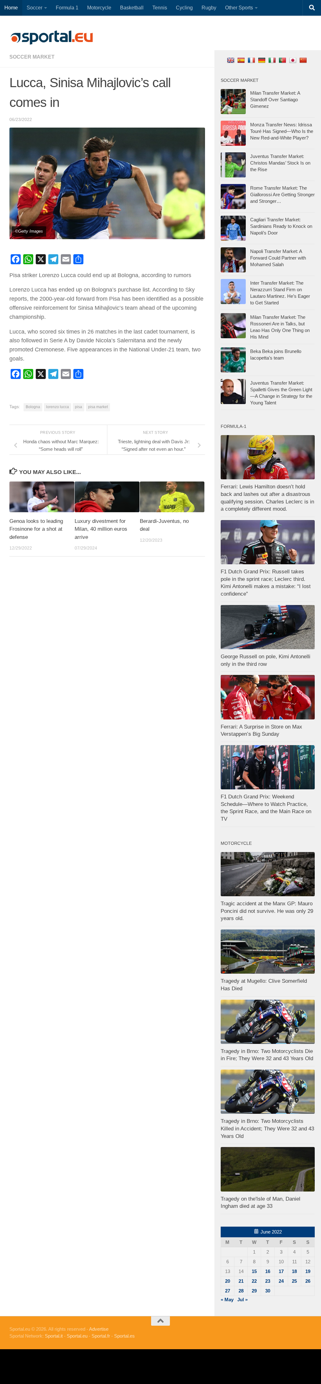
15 (254, 1271)
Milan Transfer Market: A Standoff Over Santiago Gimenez (275, 99)
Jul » (242, 1299)
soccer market (32, 57)
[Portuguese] (283, 60)
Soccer (34, 7)
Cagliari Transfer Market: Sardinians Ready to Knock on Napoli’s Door (281, 226)
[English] (231, 60)
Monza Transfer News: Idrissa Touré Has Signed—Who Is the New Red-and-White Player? (281, 131)
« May (227, 1299)
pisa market (98, 407)
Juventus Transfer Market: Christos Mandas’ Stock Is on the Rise (280, 163)
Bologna (33, 407)
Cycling (184, 7)
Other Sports (239, 7)
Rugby (209, 7)
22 (254, 1281)
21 (241, 1281)
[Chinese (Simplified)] (303, 60)
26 (307, 1281)
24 (281, 1281)
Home (11, 7)
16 (267, 1271)
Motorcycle (99, 7)
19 (307, 1271)
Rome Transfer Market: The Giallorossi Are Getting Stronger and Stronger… (282, 194)
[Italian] (272, 60)
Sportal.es (124, 1336)
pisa (78, 407)
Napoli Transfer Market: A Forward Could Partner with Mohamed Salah (278, 258)
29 (254, 1290)
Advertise (98, 1329)
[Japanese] (293, 60)
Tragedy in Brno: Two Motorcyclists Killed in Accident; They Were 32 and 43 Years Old (267, 1128)
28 (241, 1290)
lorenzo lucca (57, 407)
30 (267, 1290)
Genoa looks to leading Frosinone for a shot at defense (36, 529)
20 (227, 1281)
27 (227, 1290)
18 (294, 1271)
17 (281, 1271)
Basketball (132, 7)
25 (294, 1281)
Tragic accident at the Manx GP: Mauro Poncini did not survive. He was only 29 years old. (267, 911)
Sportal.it (54, 1336)
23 (267, 1281)
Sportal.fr (101, 1336)
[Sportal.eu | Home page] (51, 37)
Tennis (159, 7)
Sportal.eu (77, 1336)
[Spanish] (241, 60)
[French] (252, 60)
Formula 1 (67, 7)
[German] (262, 60)
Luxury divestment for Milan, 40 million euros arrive (101, 529)
